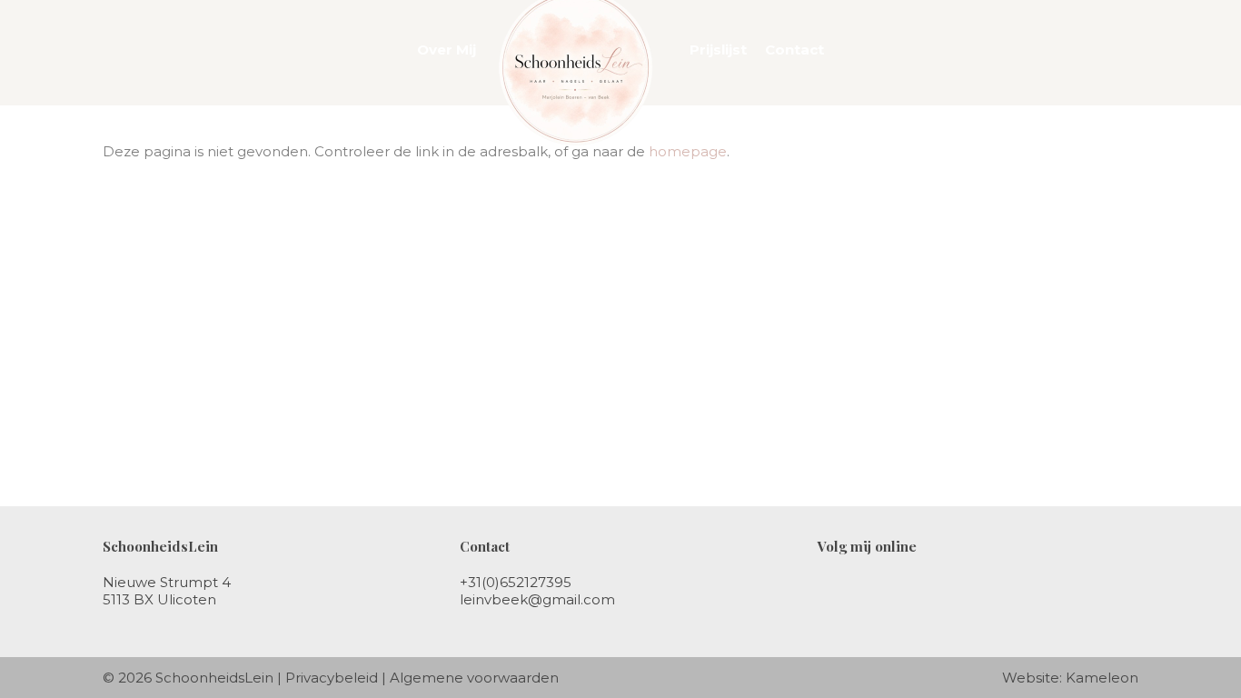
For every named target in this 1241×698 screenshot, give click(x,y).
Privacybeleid (331, 677)
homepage (688, 151)
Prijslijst (718, 49)
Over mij (446, 49)
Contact (794, 49)
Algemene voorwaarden (474, 677)
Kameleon (1102, 677)
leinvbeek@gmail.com (537, 599)
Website (1030, 677)
